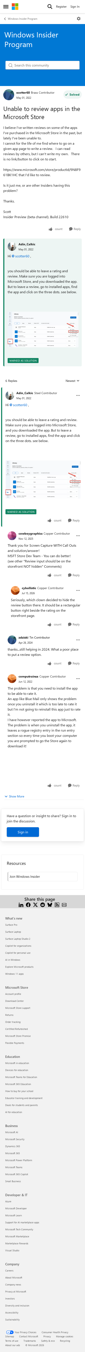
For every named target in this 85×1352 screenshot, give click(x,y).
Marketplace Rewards (16, 1243)
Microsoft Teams (13, 1167)
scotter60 (23, 92)
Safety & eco (48, 1340)
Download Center (14, 1001)
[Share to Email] (64, 904)
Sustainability (12, 1319)
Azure (8, 1201)
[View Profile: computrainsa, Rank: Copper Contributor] (12, 678)
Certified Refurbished (16, 1029)
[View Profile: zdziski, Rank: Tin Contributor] (12, 640)
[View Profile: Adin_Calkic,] (12, 246)
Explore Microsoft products (19, 966)
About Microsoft (13, 1277)
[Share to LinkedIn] (21, 904)
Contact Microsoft (28, 1336)
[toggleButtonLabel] (79, 19)
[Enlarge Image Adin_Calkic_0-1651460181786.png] (43, 329)
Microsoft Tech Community (19, 1229)
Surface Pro (11, 924)
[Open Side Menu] (6, 6)
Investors (10, 1298)
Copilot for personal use (18, 952)
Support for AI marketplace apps (22, 1222)
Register (61, 6)
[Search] (50, 6)
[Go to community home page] (15, 6)
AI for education (13, 1112)
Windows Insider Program (22, 18)
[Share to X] (35, 904)
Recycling (65, 1340)
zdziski (23, 637)
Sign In (75, 6)
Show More (16, 796)
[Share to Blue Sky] (50, 904)
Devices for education (16, 1070)
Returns (9, 1015)
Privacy (47, 1336)
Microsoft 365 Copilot (16, 1174)
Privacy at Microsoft (15, 1291)
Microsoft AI (11, 1132)
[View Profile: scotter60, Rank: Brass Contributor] (8, 94)
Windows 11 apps (14, 973)
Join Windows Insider (25, 876)
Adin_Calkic (27, 244)
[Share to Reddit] (42, 904)
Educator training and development (23, 1098)
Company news (13, 1284)
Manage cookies (64, 1336)
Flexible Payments (14, 1043)
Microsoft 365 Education (18, 1084)
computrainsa (28, 676)
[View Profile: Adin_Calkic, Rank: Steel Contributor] (9, 395)
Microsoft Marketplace (17, 1236)
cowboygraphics (30, 533)
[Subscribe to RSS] (57, 904)
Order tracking (12, 1022)
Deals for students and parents (21, 1105)
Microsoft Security (14, 1139)
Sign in (23, 832)
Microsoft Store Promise (18, 1036)
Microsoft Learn (13, 1215)
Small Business (13, 1181)
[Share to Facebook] (28, 904)
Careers (9, 1270)
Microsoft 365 (12, 1153)
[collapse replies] (42, 389)
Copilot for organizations (18, 945)
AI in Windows (12, 959)
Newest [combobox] (73, 381)
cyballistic (29, 588)
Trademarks (30, 1340)
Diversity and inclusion (17, 1305)
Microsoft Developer (16, 1208)
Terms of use (11, 1340)
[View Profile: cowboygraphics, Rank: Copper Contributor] (12, 535)
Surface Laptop (13, 931)
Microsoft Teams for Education (21, 1077)
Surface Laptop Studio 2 (17, 938)
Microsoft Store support (17, 1008)
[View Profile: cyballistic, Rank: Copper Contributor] (15, 590)
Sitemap (9, 1336)
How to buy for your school (19, 1091)
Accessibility (11, 1312)
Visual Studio (12, 1250)
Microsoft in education (17, 1063)
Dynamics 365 (12, 1146)
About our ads (12, 1345)
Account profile (13, 994)
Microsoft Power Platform (18, 1160)
